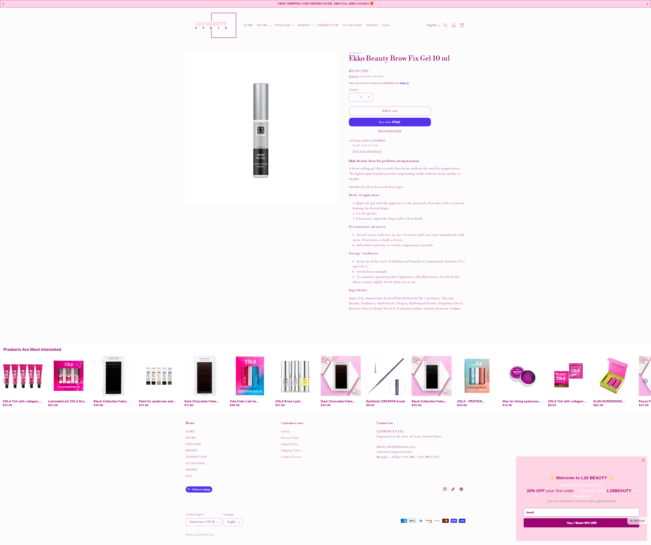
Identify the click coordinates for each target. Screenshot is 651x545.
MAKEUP (192, 450)
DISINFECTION (196, 457)
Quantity (354, 89)
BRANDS (192, 469)
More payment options (390, 130)
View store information (367, 151)
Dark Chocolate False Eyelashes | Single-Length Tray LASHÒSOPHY (204, 401)
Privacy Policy (290, 438)
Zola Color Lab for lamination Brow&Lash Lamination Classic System (250, 401)
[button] (264, 25)
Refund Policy (289, 444)
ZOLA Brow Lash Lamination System (289, 401)
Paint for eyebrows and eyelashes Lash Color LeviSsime (156, 401)
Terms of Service (291, 457)
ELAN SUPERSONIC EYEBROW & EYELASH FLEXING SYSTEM (610, 401)
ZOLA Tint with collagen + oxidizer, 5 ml (567, 401)
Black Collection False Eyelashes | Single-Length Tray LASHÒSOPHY (113, 401)
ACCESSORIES (195, 463)
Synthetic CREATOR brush (385, 401)
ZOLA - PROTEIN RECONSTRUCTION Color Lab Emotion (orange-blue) (476, 401)
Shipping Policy (291, 450)
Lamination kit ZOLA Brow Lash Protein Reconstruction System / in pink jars (67, 401)
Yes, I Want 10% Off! (582, 522)
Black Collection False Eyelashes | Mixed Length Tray (431, 401)
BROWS (191, 438)
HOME (190, 431)
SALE (189, 476)
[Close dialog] (643, 460)
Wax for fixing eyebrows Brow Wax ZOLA (520, 401)
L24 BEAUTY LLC (204, 534)
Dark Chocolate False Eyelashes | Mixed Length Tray (340, 401)
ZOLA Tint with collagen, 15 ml (21, 401)
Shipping (354, 76)
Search (285, 431)
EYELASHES (193, 444)
